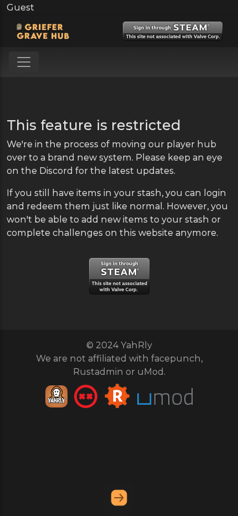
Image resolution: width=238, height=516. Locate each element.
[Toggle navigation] (24, 62)
